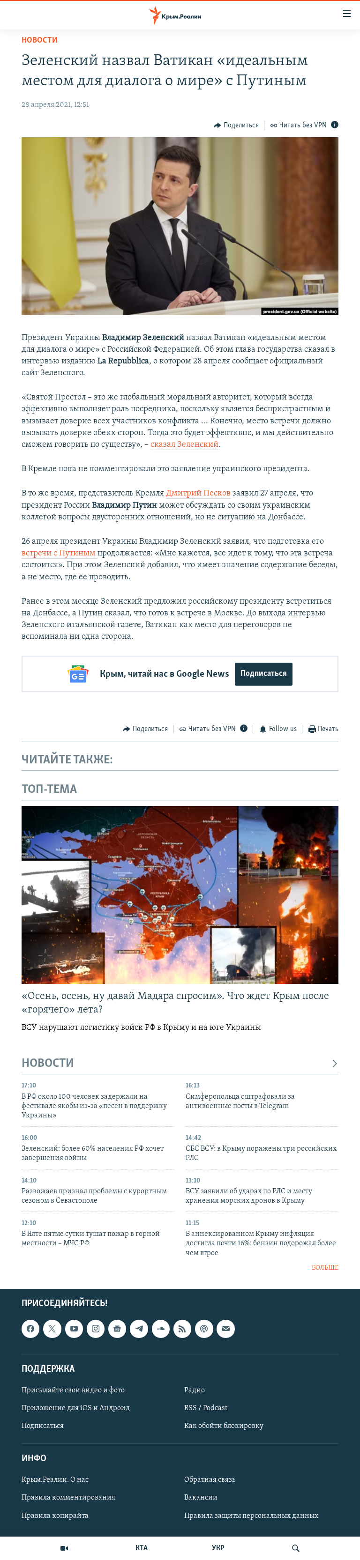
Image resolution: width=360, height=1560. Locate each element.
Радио (194, 1390)
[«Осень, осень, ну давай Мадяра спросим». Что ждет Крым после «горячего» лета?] (180, 895)
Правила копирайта (55, 1516)
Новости (40, 41)
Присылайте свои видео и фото (73, 1390)
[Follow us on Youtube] (74, 1329)
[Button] (236, 125)
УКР (218, 1548)
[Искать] (296, 1548)
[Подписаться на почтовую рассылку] (225, 1329)
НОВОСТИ (48, 1063)
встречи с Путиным (60, 553)
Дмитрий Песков (198, 493)
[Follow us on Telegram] (139, 1329)
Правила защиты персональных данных (251, 1516)
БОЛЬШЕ (325, 1268)
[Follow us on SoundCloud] (161, 1329)
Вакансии (201, 1498)
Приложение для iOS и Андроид (76, 1408)
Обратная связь (209, 1480)
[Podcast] (204, 1329)
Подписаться (263, 674)
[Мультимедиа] (64, 1548)
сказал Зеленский (184, 445)
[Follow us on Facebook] (30, 1329)
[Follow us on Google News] (117, 1329)
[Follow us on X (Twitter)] (52, 1329)
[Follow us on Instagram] (96, 1329)
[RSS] (182, 1329)
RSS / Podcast (205, 1408)
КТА (141, 1548)
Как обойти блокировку (223, 1426)
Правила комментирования (68, 1498)
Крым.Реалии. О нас (55, 1480)
